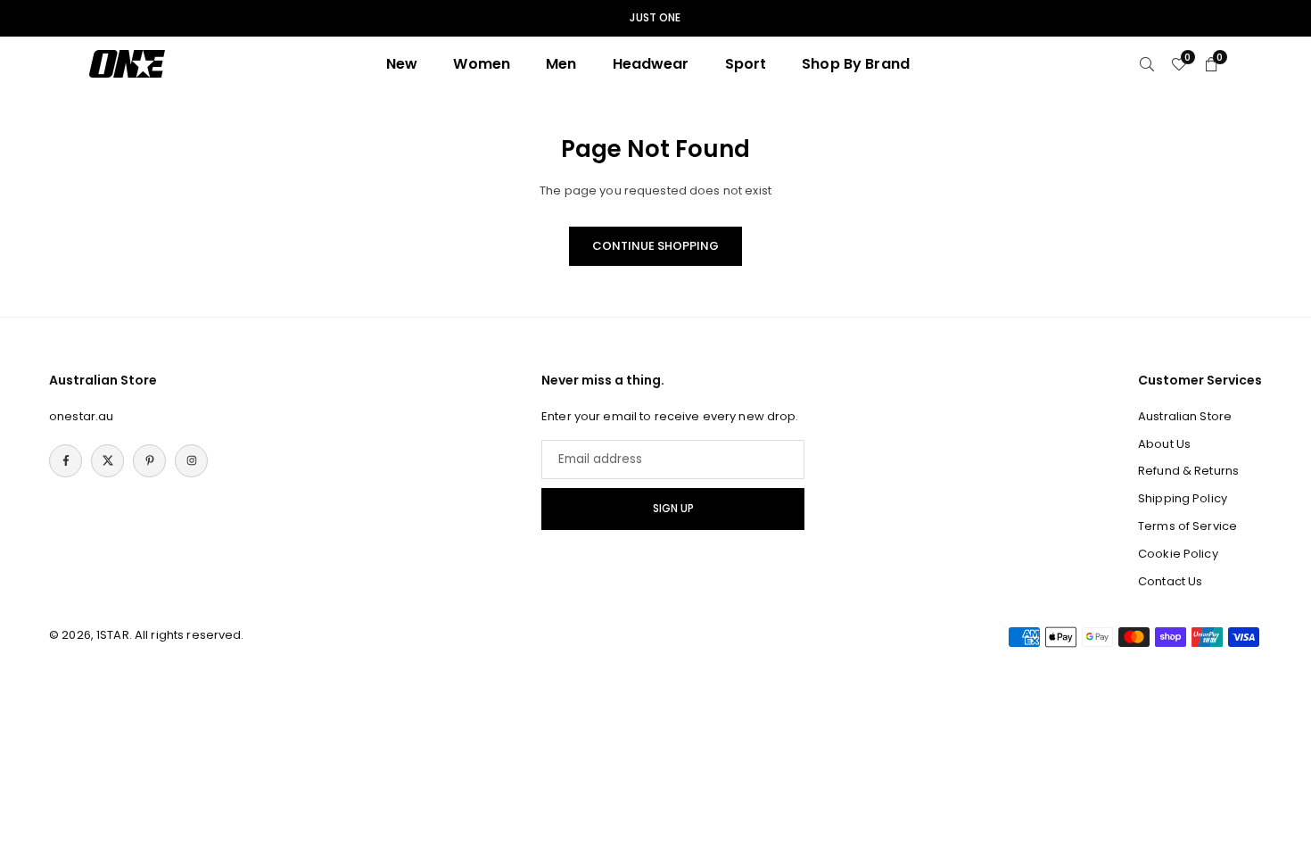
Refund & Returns (1188, 470)
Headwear (651, 64)
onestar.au (81, 416)
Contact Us (1170, 581)
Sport (746, 64)
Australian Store (1185, 416)
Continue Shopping (655, 245)
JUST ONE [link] (655, 18)
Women (481, 64)
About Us (1164, 443)
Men (561, 64)
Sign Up (673, 508)
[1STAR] (127, 63)
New (401, 64)
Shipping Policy (1182, 498)
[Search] (1147, 64)
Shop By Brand (856, 64)
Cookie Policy (1178, 553)
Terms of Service (1187, 526)
